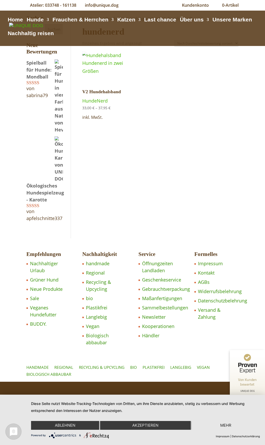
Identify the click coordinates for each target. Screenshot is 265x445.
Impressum (210, 263)
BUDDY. (38, 324)
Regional (95, 273)
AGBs (204, 282)
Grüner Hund (44, 280)
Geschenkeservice (161, 280)
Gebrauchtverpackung (166, 289)
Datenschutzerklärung (246, 436)
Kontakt (206, 273)
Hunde (35, 20)
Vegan (92, 326)
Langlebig (96, 317)
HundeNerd (95, 101)
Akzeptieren (145, 425)
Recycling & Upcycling (101, 367)
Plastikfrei (96, 308)
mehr (225, 425)
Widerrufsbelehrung (220, 291)
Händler (150, 335)
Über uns (192, 20)
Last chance (160, 20)
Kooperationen (158, 326)
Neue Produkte (46, 289)
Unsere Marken (232, 20)
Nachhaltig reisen (31, 34)
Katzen (126, 20)
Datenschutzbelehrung (222, 301)
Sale (34, 298)
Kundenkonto (195, 5)
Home (15, 20)
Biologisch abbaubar (48, 374)
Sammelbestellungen (165, 308)
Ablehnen (65, 425)
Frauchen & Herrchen (80, 20)
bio (89, 298)
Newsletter (154, 317)
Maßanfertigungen (162, 298)
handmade (97, 263)
